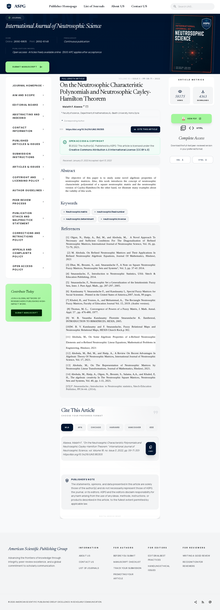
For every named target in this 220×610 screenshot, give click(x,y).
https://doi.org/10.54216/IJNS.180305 (85, 129)
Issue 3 (136, 78)
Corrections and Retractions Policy (29, 236)
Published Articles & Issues (29, 142)
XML (180, 160)
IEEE (152, 427)
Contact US (139, 6)
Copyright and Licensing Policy (29, 179)
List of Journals (94, 6)
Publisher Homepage (63, 6)
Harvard (115, 427)
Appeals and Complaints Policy (29, 253)
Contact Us (86, 561)
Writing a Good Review (196, 555)
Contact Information (29, 129)
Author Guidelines (29, 190)
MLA (67, 427)
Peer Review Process (29, 201)
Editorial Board (29, 104)
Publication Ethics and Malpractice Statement (29, 218)
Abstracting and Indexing (29, 116)
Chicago (96, 427)
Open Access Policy (29, 267)
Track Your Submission (127, 568)
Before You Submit (124, 555)
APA (80, 427)
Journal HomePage (29, 85)
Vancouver (134, 427)
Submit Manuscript (27, 67)
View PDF (194, 118)
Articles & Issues (29, 166)
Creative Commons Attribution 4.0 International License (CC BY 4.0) (109, 149)
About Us (84, 555)
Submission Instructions (29, 155)
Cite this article (145, 129)
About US (117, 6)
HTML (203, 160)
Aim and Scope (29, 95)
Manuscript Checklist (127, 561)
